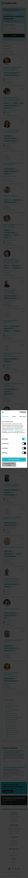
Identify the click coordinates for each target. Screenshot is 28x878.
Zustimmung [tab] (5, 416)
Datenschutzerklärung (19, 429)
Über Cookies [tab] (22, 416)
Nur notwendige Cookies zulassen (9, 464)
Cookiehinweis (11, 431)
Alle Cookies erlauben (14, 459)
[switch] (24, 444)
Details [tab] (14, 416)
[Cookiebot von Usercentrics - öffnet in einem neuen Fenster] (20, 412)
